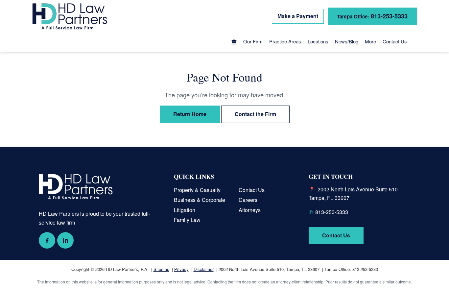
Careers (248, 200)
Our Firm (253, 41)
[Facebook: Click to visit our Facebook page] (47, 240)
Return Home (189, 114)
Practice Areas (285, 41)
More (370, 41)
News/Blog (346, 41)
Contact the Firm (255, 114)
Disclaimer (204, 269)
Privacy (181, 269)
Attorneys (250, 210)
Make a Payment (297, 16)
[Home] (234, 42)
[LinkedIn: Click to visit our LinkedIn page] (65, 240)
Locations (318, 41)
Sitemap (161, 269)
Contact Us (395, 41)
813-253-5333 (372, 16)
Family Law (187, 220)
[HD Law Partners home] (69, 16)
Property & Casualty (197, 190)
